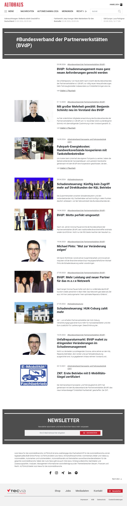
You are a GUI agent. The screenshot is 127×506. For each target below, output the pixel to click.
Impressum (84, 500)
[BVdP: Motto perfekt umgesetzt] (34, 219)
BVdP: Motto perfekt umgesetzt (78, 215)
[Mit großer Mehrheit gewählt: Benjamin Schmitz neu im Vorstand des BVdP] (34, 111)
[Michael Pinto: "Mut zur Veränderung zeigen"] (34, 251)
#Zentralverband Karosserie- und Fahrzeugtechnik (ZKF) (86, 140)
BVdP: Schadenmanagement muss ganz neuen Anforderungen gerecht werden (83, 70)
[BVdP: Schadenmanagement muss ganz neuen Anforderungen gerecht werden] (34, 73)
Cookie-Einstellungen (116, 500)
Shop (57, 490)
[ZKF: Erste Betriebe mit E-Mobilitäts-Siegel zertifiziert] (34, 375)
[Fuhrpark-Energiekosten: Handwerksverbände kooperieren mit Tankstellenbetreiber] (34, 148)
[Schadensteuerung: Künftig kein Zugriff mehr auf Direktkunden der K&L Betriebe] (34, 188)
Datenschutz (101, 500)
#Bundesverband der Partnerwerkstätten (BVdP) (86, 64)
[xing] (63, 473)
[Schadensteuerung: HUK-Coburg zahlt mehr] (34, 313)
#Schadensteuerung (75, 179)
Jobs (68, 490)
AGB (92, 500)
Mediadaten (82, 490)
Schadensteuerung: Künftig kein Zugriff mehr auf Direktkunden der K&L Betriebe (84, 185)
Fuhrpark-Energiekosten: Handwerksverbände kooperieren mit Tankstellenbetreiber (82, 150)
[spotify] (76, 473)
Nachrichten (27, 11)
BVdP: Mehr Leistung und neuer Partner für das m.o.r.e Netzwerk (83, 279)
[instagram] (56, 473)
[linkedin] (69, 473)
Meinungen (67, 11)
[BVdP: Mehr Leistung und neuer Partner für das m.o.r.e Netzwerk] (34, 282)
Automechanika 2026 (47, 11)
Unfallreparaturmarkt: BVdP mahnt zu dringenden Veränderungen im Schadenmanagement (82, 343)
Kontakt (98, 490)
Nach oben (116, 479)
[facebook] (50, 473)
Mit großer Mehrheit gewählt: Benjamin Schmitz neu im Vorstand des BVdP (83, 108)
